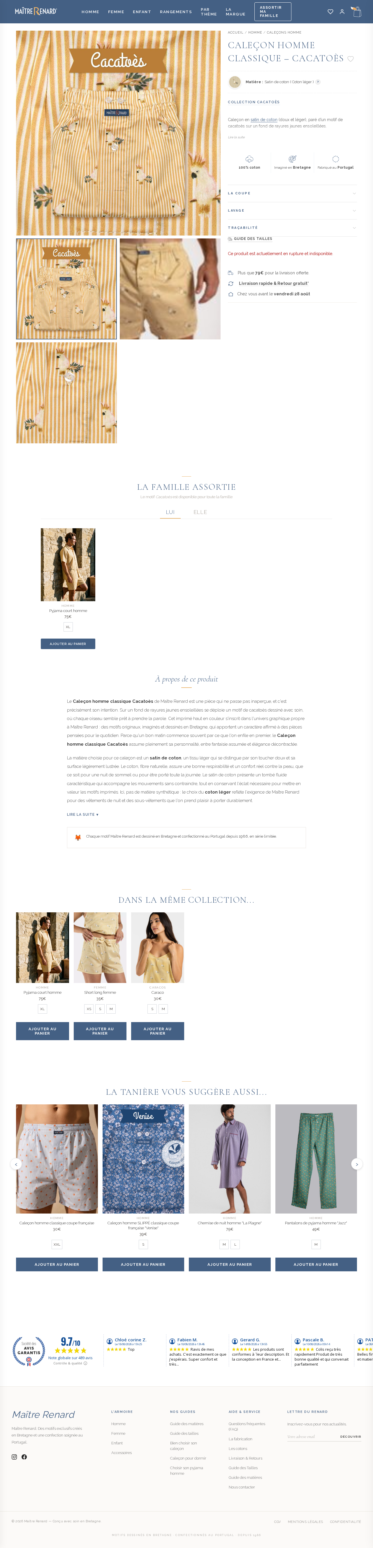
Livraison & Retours (245, 1458)
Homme (90, 11)
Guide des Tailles (243, 1468)
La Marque (236, 11)
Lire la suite (236, 137)
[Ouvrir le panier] (356, 11)
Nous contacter (242, 1487)
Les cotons (238, 1448)
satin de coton (264, 119)
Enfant (142, 11)
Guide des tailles (184, 1433)
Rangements (176, 11)
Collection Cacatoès (254, 102)
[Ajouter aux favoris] (350, 58)
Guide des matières (186, 1424)
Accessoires (121, 1453)
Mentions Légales (305, 1522)
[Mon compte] (342, 12)
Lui (170, 512)
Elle (200, 512)
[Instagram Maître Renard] (14, 1457)
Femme (116, 11)
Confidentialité (345, 1522)
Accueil (236, 32)
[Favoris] (330, 12)
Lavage (236, 210)
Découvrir (350, 1436)
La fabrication (240, 1439)
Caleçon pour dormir (188, 1458)
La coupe (239, 193)
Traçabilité (243, 228)
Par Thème (209, 11)
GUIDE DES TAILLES (253, 239)
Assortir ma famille (271, 12)
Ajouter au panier (68, 644)
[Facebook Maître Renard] (24, 1457)
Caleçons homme (284, 32)
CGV (277, 1522)
